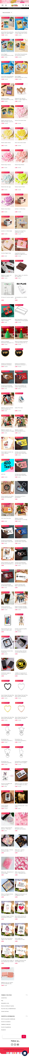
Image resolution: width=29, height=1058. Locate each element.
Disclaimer (3, 1029)
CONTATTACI (4, 997)
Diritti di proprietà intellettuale (8, 1019)
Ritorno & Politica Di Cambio (7, 1006)
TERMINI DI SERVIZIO (6, 1024)
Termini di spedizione (6, 1027)
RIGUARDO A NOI (5, 1003)
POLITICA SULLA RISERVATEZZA (8, 1008)
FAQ (2, 1000)
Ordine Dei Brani (5, 1011)
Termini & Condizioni (5, 1021)
